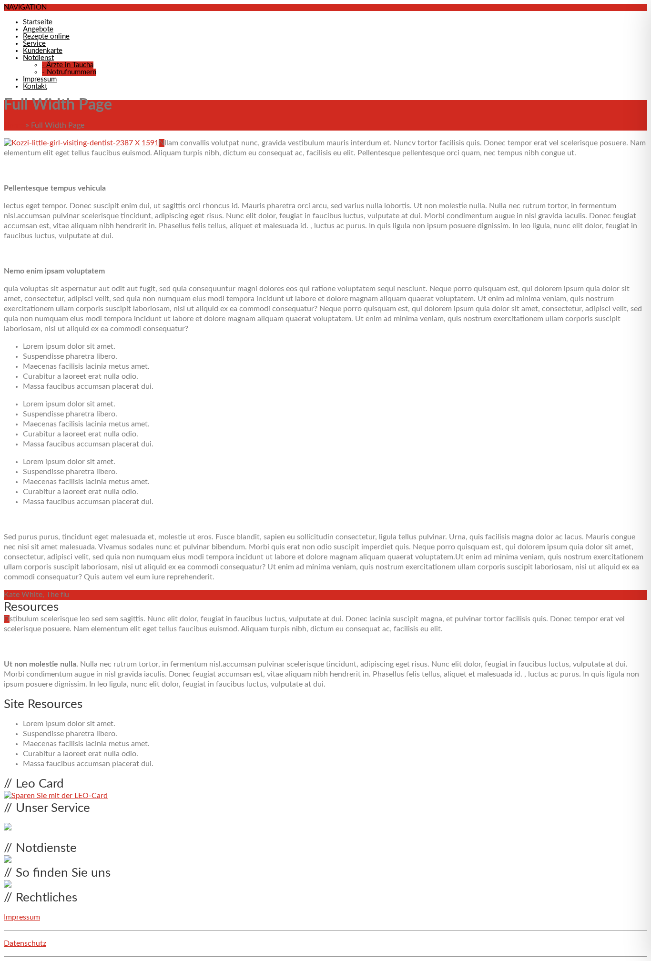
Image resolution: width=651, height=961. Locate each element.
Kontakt (35, 86)
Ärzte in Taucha (67, 65)
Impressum (40, 79)
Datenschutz (25, 943)
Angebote (38, 29)
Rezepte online (46, 36)
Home (14, 125)
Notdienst (38, 57)
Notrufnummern (69, 72)
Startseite (37, 22)
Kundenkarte (42, 50)
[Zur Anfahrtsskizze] (7, 885)
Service (34, 43)
